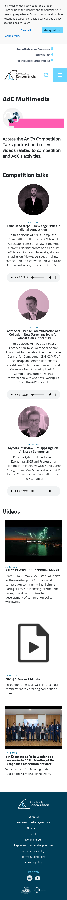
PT (62, 48)
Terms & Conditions (33, 856)
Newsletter (33, 828)
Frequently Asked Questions (33, 822)
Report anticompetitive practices (33, 60)
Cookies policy (33, 862)
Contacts (33, 816)
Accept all (50, 30)
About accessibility (33, 851)
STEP (33, 834)
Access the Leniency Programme (33, 49)
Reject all (26, 30)
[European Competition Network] (26, 889)
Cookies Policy (12, 36)
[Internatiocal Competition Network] (40, 889)
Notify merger (42, 54)
